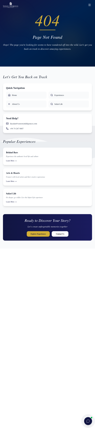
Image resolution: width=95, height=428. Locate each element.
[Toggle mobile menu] (89, 5)
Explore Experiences (38, 234)
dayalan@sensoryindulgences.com (23, 123)
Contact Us (60, 234)
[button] (88, 421)
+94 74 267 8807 (17, 128)
